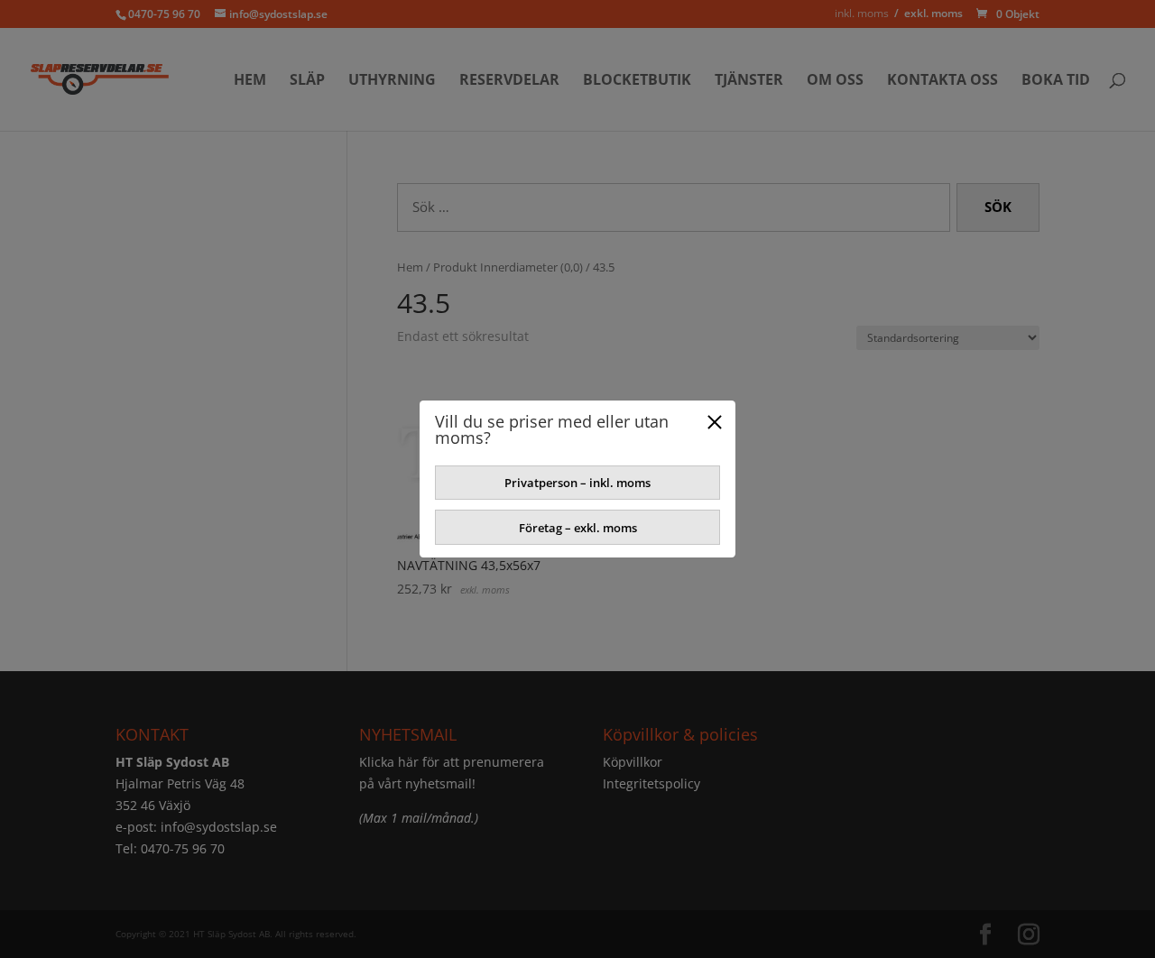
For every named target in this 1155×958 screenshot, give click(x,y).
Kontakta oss (942, 81)
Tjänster (749, 81)
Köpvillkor (632, 761)
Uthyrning (392, 81)
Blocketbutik (637, 81)
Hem (250, 81)
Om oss (835, 81)
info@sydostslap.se (219, 826)
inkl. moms (862, 13)
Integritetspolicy (651, 783)
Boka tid (1055, 81)
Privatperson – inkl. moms (577, 482)
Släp (307, 81)
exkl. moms (933, 13)
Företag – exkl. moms (578, 528)
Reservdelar (509, 81)
